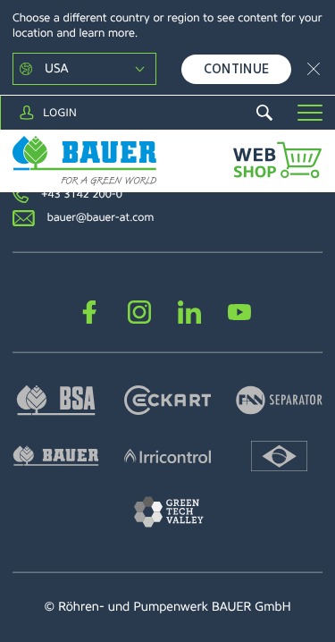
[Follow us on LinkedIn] (190, 311)
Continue (237, 69)
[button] (309, 113)
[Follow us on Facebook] (90, 311)
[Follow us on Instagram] (140, 311)
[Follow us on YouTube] (240, 311)
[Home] (84, 161)
